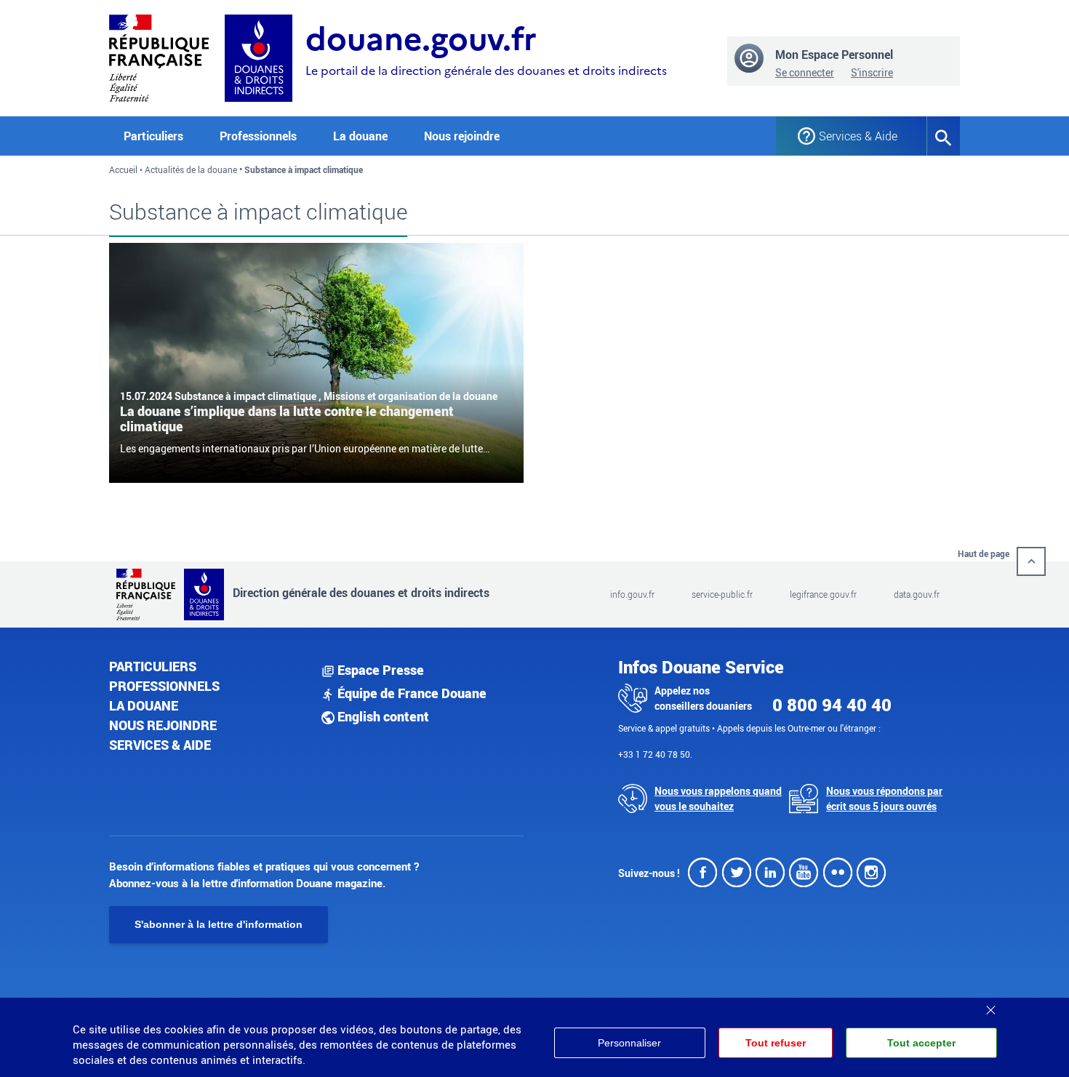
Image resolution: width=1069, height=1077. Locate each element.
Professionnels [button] (258, 136)
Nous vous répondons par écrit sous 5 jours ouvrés (884, 798)
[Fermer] (990, 1005)
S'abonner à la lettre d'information (219, 924)
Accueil (123, 169)
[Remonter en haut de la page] (1031, 561)
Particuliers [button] (153, 136)
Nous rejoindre (462, 136)
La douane (143, 705)
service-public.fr (722, 594)
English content (382, 716)
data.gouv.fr (917, 594)
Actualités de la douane (191, 169)
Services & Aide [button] (858, 136)
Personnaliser (629, 1043)
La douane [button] (360, 136)
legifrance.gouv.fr (823, 594)
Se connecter (804, 72)
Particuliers (152, 666)
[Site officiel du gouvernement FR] (159, 56)
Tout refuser (775, 1043)
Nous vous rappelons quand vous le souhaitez (718, 798)
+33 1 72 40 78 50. (655, 754)
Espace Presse (379, 669)
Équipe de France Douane (411, 693)
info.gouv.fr (632, 594)
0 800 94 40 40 (832, 704)
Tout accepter (921, 1043)
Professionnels (164, 685)
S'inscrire (872, 72)
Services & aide (160, 744)
